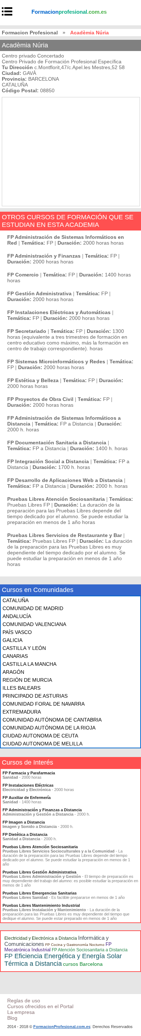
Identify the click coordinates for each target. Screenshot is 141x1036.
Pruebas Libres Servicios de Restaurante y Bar (64, 535)
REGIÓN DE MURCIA (27, 680)
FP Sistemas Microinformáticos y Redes (56, 361)
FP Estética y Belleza (33, 380)
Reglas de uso (23, 1000)
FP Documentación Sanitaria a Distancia (56, 442)
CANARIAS (15, 656)
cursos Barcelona (83, 964)
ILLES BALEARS (21, 688)
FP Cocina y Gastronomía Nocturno (74, 945)
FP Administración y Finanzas (44, 256)
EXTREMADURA (22, 712)
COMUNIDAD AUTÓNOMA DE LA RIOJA (49, 728)
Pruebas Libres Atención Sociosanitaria (56, 499)
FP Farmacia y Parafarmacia (29, 773)
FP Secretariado (26, 331)
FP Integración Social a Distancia (48, 461)
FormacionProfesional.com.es (61, 1026)
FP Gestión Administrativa (39, 293)
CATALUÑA (16, 600)
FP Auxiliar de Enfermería (27, 797)
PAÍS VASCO (17, 632)
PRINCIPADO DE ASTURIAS (35, 696)
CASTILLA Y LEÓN (24, 648)
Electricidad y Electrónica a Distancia (40, 938)
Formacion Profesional (30, 32)
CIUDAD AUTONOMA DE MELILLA (42, 744)
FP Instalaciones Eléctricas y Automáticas (59, 312)
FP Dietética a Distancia (25, 834)
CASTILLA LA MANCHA (29, 664)
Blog (12, 1018)
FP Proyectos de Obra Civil (40, 399)
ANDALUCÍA (17, 616)
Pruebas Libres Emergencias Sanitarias (40, 893)
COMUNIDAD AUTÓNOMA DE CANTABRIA (52, 720)
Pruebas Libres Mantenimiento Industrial (41, 905)
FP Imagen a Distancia (24, 822)
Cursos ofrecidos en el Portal (40, 1006)
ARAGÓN (13, 672)
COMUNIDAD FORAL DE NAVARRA (44, 704)
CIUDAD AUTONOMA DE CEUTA (40, 736)
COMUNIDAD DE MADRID (33, 608)
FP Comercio (23, 275)
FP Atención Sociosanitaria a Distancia (90, 949)
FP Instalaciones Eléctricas (28, 785)
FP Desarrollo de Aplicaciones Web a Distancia (65, 480)
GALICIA (12, 640)
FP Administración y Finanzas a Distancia (42, 810)
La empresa (21, 1012)
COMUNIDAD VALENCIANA (34, 624)
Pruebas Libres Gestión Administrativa (39, 872)
